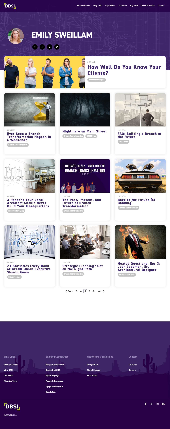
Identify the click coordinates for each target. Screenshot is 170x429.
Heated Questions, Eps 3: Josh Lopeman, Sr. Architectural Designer (139, 266)
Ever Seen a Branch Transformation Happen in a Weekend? (29, 137)
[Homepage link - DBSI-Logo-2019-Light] (12, 408)
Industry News (14, 277)
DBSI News (91, 136)
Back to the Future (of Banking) (136, 201)
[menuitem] (9, 357)
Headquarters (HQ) (16, 211)
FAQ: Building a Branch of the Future (139, 135)
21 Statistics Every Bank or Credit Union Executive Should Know (29, 269)
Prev (70, 291)
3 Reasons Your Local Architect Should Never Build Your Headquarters (28, 203)
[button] (145, 404)
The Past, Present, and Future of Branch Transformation (81, 203)
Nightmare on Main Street (84, 131)
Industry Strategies (97, 79)
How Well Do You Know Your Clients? (124, 70)
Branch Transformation (17, 145)
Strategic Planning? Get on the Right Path (82, 267)
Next (100, 291)
